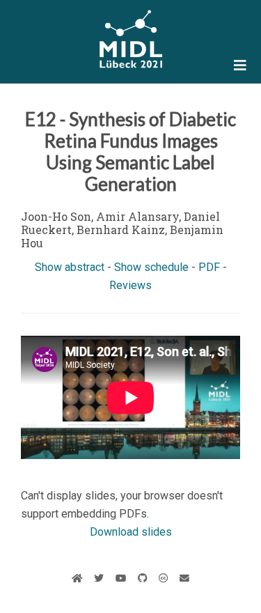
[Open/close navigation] (240, 65)
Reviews (130, 285)
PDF (209, 267)
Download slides (131, 531)
